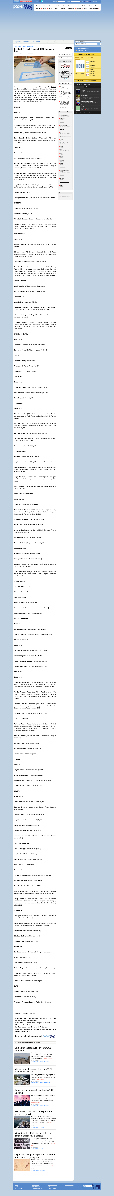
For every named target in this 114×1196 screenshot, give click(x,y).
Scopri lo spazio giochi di (84, 113)
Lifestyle (79, 8)
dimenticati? (95, 1)
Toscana (62, 178)
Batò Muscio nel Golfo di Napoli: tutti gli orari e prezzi (34, 1113)
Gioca (91, 93)
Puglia (61, 185)
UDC (61, 132)
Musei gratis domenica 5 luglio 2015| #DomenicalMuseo (33, 1070)
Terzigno (62, 129)
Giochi (50, 42)
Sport (83, 5)
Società (38, 5)
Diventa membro (92, 80)
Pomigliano (62, 118)
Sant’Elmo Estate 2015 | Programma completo (33, 1049)
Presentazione (35, 1185)
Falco (61, 149)
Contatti (17, 1186)
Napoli (61, 139)
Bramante (62, 175)
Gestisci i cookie (52, 1188)
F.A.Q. (49, 1186)
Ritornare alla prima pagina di (28, 1036)
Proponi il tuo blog (82, 50)
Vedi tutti (64, 107)
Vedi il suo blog (65, 77)
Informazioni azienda (37, 1188)
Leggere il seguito (47, 1058)
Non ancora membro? (83, 48)
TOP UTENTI (90, 57)
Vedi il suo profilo (65, 75)
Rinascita (62, 160)
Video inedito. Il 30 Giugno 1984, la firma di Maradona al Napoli (33, 1134)
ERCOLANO (18, 403)
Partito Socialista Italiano (65, 136)
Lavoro (85, 8)
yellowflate (92, 61)
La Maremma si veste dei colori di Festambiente (32, 1027)
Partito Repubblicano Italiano (64, 171)
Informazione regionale (65, 196)
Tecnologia (76, 5)
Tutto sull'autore (81, 80)
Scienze (63, 8)
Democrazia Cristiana (64, 182)
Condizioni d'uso (36, 1186)
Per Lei (38, 8)
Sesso (44, 8)
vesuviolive (92, 73)
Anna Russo (62, 167)
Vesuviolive (30, 53)
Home (16, 1)
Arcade (79, 87)
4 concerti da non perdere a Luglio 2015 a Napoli (34, 1091)
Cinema (51, 5)
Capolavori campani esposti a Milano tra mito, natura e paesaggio (35, 1156)
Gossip (97, 5)
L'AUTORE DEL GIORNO (79, 58)
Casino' (88, 87)
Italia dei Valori (63, 125)
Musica (58, 5)
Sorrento (62, 122)
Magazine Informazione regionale (27, 42)
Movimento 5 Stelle (64, 115)
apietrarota (92, 65)
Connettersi (87, 1)
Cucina (50, 8)
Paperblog (23, 7)
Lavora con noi (18, 1188)
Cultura (44, 5)
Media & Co (71, 8)
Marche (61, 156)
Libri (64, 5)
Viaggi (69, 5)
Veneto (61, 163)
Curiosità (90, 5)
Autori (58, 42)
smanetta (92, 69)
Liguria (61, 153)
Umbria (61, 146)
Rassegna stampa (52, 1185)
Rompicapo (96, 87)
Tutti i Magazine (94, 8)
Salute (56, 8)
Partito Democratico (64, 142)
